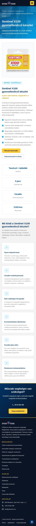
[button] (32, 3)
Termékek (11, 11)
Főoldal (4, 11)
